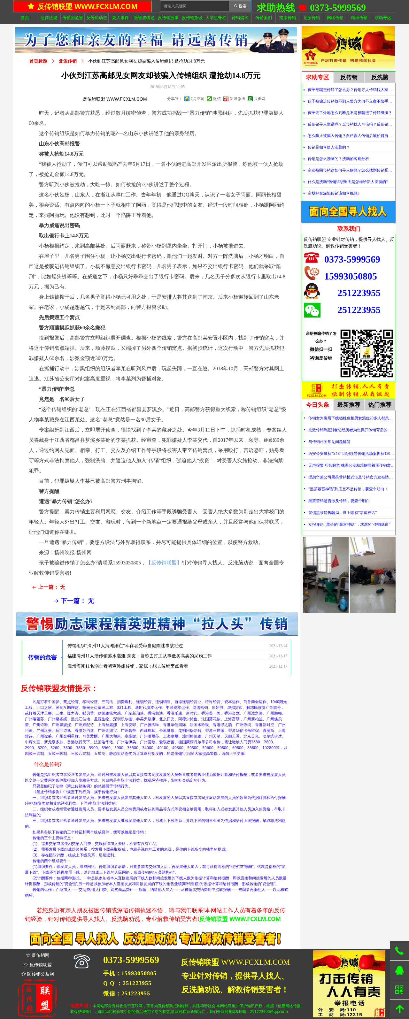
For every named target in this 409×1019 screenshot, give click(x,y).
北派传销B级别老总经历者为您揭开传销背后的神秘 (351, 430)
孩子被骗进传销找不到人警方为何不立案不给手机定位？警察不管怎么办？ (351, 101)
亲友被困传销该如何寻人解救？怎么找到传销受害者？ (351, 170)
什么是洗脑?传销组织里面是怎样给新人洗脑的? (348, 182)
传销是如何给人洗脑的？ (329, 147)
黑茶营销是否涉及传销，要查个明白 (339, 501)
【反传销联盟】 (164, 562)
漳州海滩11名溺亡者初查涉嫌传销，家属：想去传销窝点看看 (127, 655)
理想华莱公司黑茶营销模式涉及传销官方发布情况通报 (351, 477)
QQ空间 (197, 98)
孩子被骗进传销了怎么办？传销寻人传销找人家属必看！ (351, 90)
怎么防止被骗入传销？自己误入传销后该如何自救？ (351, 136)
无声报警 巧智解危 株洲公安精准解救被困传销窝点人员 (351, 465)
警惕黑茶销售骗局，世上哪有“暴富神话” (342, 512)
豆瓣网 (260, 98)
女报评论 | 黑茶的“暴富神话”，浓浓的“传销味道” (349, 524)
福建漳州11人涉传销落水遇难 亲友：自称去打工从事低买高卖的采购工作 (139, 645)
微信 (217, 98)
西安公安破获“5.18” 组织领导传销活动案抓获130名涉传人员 (351, 453)
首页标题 (38, 61)
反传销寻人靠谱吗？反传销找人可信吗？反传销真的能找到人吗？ (351, 124)
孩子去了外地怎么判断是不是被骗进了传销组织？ (350, 113)
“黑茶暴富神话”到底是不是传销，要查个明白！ (348, 489)
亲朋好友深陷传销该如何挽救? (333, 193)
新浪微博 (237, 98)
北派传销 (68, 61)
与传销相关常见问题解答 (329, 442)
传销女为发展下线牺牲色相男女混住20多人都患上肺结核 (351, 418)
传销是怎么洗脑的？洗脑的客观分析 (338, 159)
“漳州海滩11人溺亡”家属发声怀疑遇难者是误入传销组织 (123, 665)
